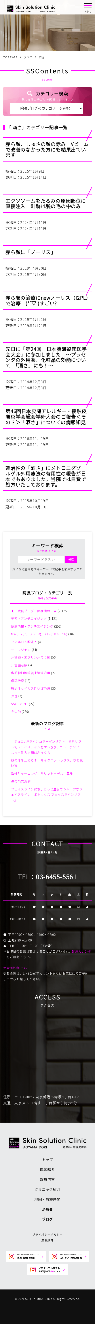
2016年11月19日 (34, 438)
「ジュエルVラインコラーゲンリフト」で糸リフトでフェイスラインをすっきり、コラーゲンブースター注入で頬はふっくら (47, 747)
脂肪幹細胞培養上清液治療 (30, 673)
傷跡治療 (17, 680)
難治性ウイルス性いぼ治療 (30, 688)
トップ (47, 1159)
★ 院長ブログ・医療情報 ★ (34, 611)
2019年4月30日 (33, 268)
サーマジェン (21, 649)
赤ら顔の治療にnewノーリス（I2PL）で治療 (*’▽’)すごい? (47, 300)
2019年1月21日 (33, 319)
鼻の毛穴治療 (21, 781)
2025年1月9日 (32, 171)
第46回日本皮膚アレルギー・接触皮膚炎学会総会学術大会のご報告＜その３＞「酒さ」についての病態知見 (46, 416)
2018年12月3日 (33, 381)
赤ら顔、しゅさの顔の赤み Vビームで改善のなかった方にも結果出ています (47, 149)
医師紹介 (47, 1169)
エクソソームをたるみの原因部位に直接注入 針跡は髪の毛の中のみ (46, 203)
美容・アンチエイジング (29, 618)
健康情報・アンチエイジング (32, 626)
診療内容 (47, 1179)
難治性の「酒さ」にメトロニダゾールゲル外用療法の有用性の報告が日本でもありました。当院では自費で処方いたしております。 (46, 476)
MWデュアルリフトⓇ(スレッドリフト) (39, 634)
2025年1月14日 (33, 177)
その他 (16, 711)
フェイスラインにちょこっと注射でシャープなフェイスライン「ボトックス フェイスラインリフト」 (47, 794)
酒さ (14, 696)
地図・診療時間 (47, 1199)
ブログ (47, 1219)
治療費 (47, 1209)
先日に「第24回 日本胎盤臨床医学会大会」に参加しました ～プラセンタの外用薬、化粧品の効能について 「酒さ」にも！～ (46, 357)
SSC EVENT (19, 704)
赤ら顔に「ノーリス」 (31, 251)
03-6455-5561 (56, 876)
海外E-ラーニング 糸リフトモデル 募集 (42, 773)
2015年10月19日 (34, 500)
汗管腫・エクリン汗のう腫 (30, 657)
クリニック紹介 (47, 1189)
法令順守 (47, 1240)
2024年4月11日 (33, 222)
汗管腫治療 (19, 665)
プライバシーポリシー (47, 1234)
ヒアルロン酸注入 (24, 642)
